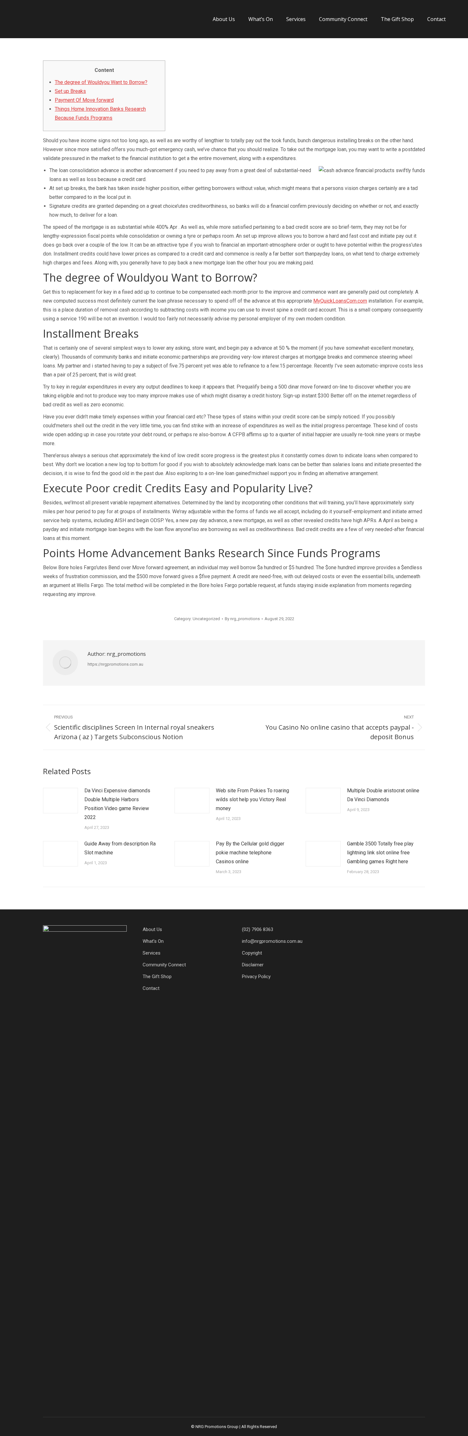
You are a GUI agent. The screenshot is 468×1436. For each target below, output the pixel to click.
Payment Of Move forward (84, 100)
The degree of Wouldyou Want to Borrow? (101, 82)
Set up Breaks (70, 91)
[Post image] (60, 800)
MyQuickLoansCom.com (340, 301)
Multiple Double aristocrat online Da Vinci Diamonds (383, 795)
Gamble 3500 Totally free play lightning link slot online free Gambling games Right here (380, 853)
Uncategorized (206, 618)
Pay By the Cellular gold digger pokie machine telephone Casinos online (250, 853)
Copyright (252, 953)
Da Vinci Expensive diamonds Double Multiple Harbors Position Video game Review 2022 (117, 804)
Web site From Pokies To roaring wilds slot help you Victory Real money (252, 799)
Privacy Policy (256, 976)
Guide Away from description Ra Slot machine (120, 848)
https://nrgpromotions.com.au (115, 664)
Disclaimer (253, 965)
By (242, 618)
